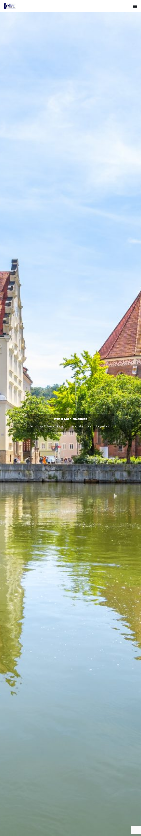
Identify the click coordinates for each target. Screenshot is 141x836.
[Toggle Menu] (135, 6)
